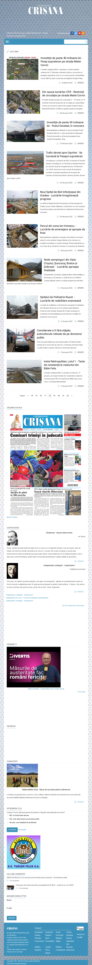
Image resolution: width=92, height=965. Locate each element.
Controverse (13, 528)
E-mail (9, 908)
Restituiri (38, 950)
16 (41, 396)
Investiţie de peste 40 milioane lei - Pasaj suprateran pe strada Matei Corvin (61, 61)
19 (54, 396)
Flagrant (48, 935)
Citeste (81, 83)
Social (58, 932)
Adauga (11, 918)
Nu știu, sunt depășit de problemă (23, 822)
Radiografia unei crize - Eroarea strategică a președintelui (27, 598)
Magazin (59, 938)
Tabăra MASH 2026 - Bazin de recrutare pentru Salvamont (46, 789)
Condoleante (60, 950)
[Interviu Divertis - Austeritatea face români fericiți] (46, 667)
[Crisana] (46, 11)
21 (63, 396)
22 (68, 396)
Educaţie (38, 938)
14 (32, 396)
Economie (59, 935)
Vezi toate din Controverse (74, 606)
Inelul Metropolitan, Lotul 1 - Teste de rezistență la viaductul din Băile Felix (64, 365)
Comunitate (12, 761)
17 (45, 396)
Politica (37, 935)
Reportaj (69, 947)
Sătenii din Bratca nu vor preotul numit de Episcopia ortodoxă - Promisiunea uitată (37, 878)
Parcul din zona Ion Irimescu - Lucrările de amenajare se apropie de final (62, 229)
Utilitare (37, 947)
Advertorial (70, 950)
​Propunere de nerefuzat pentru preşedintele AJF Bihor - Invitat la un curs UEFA (44, 885)
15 (36, 396)
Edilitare (59, 947)
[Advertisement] (23, 624)
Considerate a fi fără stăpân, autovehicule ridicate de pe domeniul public (59, 334)
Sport (47, 938)
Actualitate (39, 932)
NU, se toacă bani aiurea (19, 815)
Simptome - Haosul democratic (59, 533)
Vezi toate (81, 692)
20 (59, 396)
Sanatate (69, 935)
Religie (58, 941)
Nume (9, 900)
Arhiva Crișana (12, 517)
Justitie (48, 947)
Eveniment (49, 932)
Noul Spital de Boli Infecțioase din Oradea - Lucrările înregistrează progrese (60, 195)
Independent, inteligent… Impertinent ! (59, 565)
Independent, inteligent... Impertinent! (19, 595)
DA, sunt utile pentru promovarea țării (24, 819)
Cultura (69, 932)
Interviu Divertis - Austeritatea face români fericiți (46, 689)
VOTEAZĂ (12, 830)
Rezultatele (22, 830)
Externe (69, 938)
